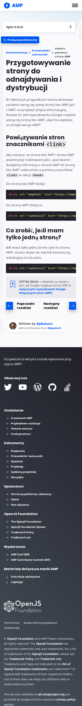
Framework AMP (21, 418)
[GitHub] (52, 387)
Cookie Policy (12, 628)
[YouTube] (23, 387)
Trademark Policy (22, 532)
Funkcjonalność (21, 434)
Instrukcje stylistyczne (25, 576)
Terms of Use (12, 622)
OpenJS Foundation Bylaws (28, 527)
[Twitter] (8, 387)
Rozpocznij (18, 451)
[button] (75, 5)
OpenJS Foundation (20, 638)
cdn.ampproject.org (51, 694)
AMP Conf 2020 (20, 554)
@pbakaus (44, 323)
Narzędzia (17, 477)
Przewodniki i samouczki (41, 52)
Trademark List (21, 537)
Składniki (17, 461)
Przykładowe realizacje (25, 423)
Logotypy (17, 582)
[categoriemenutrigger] (20, 39)
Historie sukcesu (21, 428)
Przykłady (17, 466)
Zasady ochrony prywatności (40, 622)
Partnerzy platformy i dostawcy (31, 494)
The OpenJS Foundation (26, 521)
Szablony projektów (23, 472)
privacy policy (66, 699)
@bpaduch (54, 328)
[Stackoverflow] (67, 387)
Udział (15, 499)
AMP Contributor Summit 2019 (30, 560)
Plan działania (20, 504)
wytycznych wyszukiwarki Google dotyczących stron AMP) (42, 291)
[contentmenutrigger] (39, 27)
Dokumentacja (16, 52)
